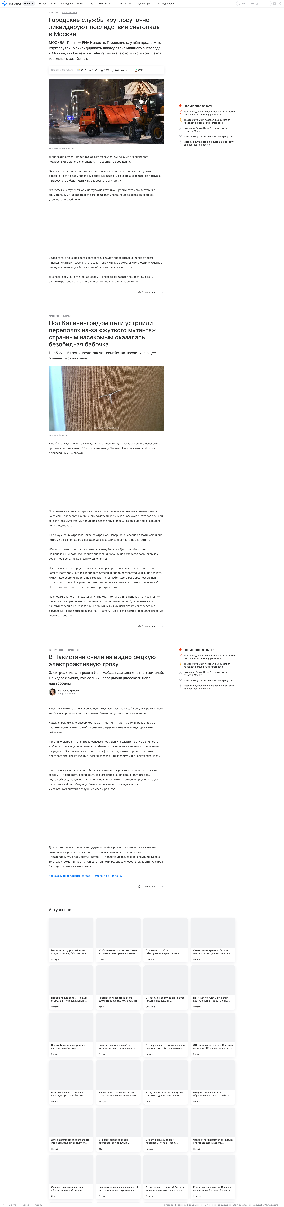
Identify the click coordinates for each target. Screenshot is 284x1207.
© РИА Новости (69, 12)
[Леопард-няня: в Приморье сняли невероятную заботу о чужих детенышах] (165, 1035)
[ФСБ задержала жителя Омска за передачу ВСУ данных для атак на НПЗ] (213, 1035)
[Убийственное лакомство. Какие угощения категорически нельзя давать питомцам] (118, 940)
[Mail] (4, 3)
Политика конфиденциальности (188, 1205)
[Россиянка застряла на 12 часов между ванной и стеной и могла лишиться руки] (213, 1177)
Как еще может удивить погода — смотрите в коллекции (86, 875)
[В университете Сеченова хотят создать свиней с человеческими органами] (118, 1082)
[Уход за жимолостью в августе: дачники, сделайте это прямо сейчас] (165, 1082)
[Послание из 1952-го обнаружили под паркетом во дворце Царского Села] (165, 940)
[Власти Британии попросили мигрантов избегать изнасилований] (71, 1035)
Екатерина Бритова (68, 690)
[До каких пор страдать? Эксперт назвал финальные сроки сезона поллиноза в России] (165, 1177)
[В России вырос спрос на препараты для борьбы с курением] (118, 1130)
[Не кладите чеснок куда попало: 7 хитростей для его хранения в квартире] (118, 1177)
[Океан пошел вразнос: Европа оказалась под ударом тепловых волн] (213, 940)
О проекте (168, 1205)
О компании (14, 1205)
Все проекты (36, 1205)
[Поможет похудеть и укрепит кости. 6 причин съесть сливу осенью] (213, 987)
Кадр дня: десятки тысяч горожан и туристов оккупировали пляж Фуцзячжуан (209, 113)
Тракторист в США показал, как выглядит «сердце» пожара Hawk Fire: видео (207, 121)
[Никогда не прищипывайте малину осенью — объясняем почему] (118, 1035)
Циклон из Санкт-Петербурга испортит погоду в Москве (205, 129)
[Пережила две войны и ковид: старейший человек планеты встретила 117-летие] (71, 987)
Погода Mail (73, 650)
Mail (5, 1205)
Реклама (25, 1205)
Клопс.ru (67, 316)
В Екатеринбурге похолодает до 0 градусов (208, 136)
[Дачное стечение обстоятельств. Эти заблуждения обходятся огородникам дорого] (71, 1130)
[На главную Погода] (14, 3)
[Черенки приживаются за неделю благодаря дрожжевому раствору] (213, 1130)
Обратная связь (240, 1205)
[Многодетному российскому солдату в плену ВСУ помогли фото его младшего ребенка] (71, 940)
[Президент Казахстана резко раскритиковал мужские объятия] (118, 987)
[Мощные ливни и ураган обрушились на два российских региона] (213, 1082)
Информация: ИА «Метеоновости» (264, 1205)
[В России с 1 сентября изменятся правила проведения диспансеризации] (165, 987)
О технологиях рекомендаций (218, 1205)
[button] (106, 112)
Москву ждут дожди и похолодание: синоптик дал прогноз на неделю (209, 143)
